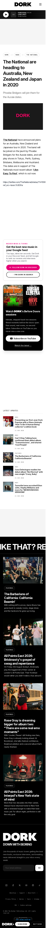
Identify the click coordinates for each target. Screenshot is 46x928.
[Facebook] (13, 885)
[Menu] (40, 4)
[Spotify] (33, 885)
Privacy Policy (10, 899)
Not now (37, 924)
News (17, 55)
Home (6, 55)
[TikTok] (39, 885)
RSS (16, 905)
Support (22, 893)
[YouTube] (26, 885)
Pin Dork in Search (23, 275)
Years (29, 899)
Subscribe (22, 924)
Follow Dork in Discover (23, 267)
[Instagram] (6, 885)
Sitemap (36, 899)
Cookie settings (25, 905)
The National (10, 139)
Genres (21, 899)
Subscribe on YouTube (25, 338)
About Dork (31, 893)
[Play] (6, 14)
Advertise (12, 893)
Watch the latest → (23, 345)
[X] (19, 885)
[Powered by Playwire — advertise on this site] (23, 919)
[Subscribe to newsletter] (39, 868)
